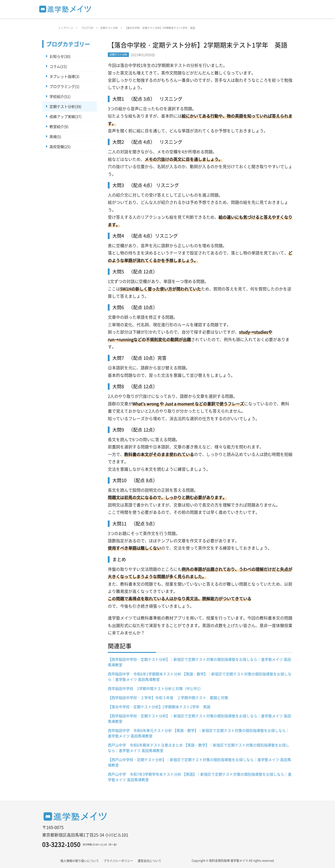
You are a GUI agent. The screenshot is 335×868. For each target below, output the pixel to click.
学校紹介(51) (59, 96)
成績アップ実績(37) (65, 116)
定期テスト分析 (109, 27)
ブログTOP (87, 27)
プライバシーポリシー (118, 860)
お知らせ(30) (59, 56)
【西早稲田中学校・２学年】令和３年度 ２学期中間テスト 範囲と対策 (168, 697)
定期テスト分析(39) (65, 106)
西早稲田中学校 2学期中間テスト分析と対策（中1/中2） (155, 688)
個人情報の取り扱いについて (79, 860)
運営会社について (149, 860)
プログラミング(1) (64, 86)
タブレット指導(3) (64, 76)
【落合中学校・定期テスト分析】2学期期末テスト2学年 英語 (159, 706)
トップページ (65, 27)
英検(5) (55, 136)
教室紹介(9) (58, 126)
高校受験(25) (59, 146)
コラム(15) (58, 66)
